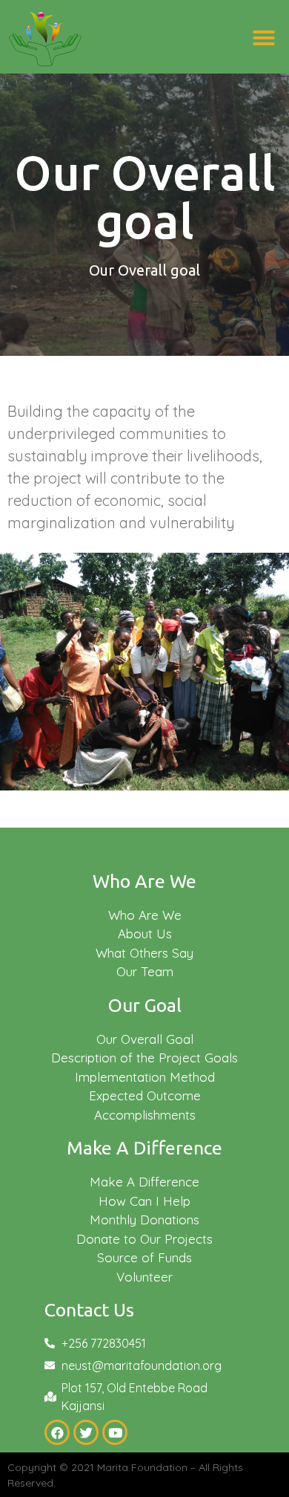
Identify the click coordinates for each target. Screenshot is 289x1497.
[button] (264, 38)
